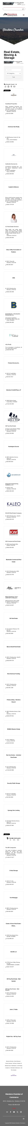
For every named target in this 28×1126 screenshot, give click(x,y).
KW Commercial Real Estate (13, 541)
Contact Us (7, 1067)
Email (14, 1108)
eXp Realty (8, 344)
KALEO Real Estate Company (13, 513)
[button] (4, 84)
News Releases (17, 1061)
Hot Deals (15, 1063)
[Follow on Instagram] (20, 1112)
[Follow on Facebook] (10, 1112)
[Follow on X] (17, 1112)
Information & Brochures (15, 1067)
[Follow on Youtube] (14, 1112)
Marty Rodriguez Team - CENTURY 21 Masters (11, 597)
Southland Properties (11, 103)
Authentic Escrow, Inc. (11, 164)
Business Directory (9, 1061)
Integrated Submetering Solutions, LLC (11, 484)
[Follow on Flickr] (7, 1112)
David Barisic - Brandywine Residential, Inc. (12, 314)
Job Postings (19, 1065)
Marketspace (14, 1065)
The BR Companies (10, 847)
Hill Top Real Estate (10, 426)
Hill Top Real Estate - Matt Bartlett (12, 989)
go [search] (14, 77)
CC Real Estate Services (12, 226)
